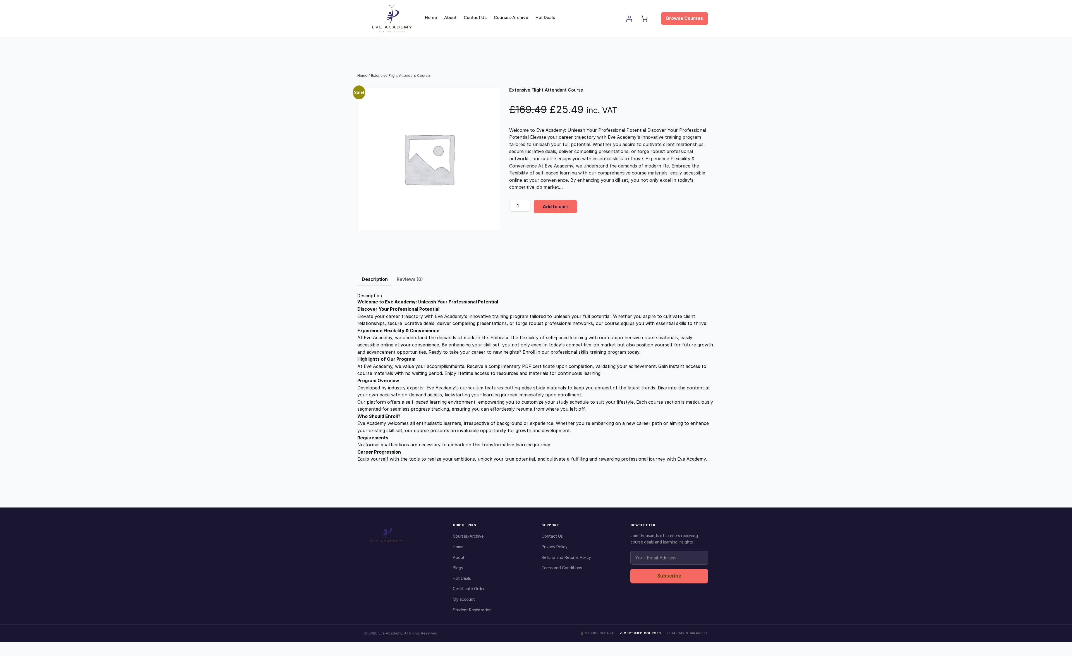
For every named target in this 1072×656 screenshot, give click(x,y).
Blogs (458, 567)
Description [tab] (375, 279)
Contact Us (552, 536)
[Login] (629, 18)
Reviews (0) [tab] (410, 279)
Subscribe (669, 576)
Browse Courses (684, 18)
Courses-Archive (468, 536)
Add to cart (555, 206)
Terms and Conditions (562, 567)
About (459, 557)
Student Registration (472, 609)
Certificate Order (469, 588)
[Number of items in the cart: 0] (644, 18)
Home (362, 75)
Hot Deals (462, 578)
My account (464, 599)
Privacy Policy (555, 546)
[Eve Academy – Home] (403, 534)
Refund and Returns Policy (566, 557)
